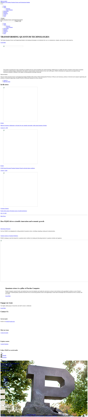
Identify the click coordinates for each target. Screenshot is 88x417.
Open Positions (9, 9)
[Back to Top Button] (1, 360)
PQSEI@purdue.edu (10, 321)
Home (4, 6)
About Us (5, 80)
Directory (8, 8)
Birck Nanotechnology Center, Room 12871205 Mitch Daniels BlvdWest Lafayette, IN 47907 (10, 365)
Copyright (3, 414)
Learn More (3, 42)
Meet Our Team (6, 81)
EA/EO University (11, 415)
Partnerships (6, 11)
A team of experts (4, 332)
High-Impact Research (5, 228)
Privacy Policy (48, 415)
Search (16, 21)
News (4, 16)
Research (5, 12)
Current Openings (4, 344)
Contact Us (54, 415)
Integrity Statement (20, 415)
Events (4, 14)
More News (3, 216)
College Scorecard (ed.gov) (38, 415)
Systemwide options (5, 370)
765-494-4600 (4, 368)
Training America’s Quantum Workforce (9, 235)
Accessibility (3, 415)
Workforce (5, 13)
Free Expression (28, 415)
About (4, 7)
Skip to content (4, 1)
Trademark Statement (31, 414)
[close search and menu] (2, 3)
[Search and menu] (1, 3)
